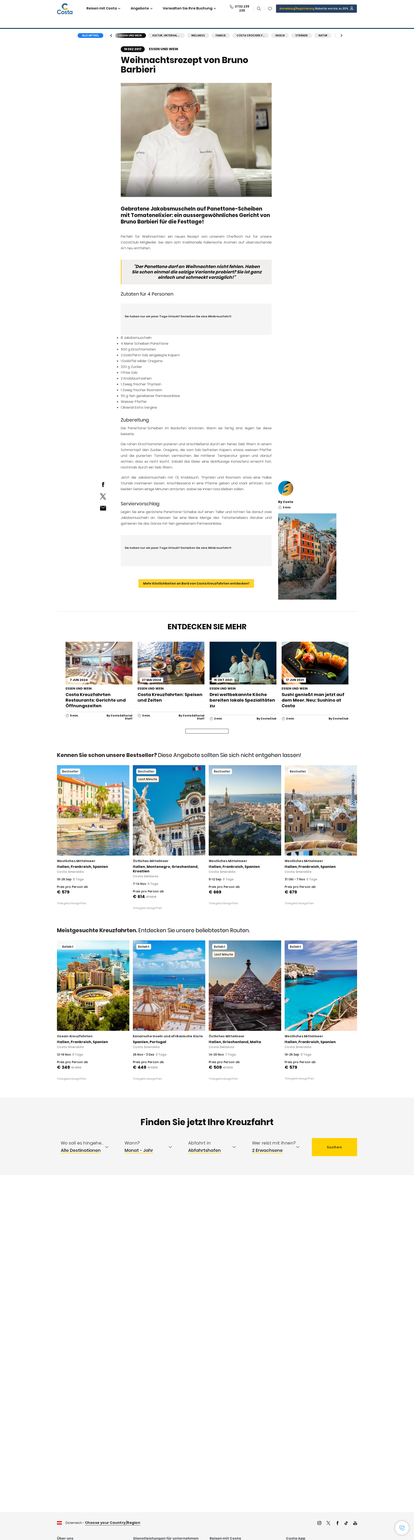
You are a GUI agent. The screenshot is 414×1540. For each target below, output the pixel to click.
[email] (103, 508)
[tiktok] (346, 1523)
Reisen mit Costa (101, 8)
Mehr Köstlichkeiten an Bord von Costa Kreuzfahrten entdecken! (196, 583)
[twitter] (103, 496)
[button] (270, 8)
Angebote (140, 8)
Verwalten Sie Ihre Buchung (187, 8)
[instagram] (319, 1523)
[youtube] (355, 1523)
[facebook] (103, 484)
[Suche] (259, 8)
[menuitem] (88, 1147)
